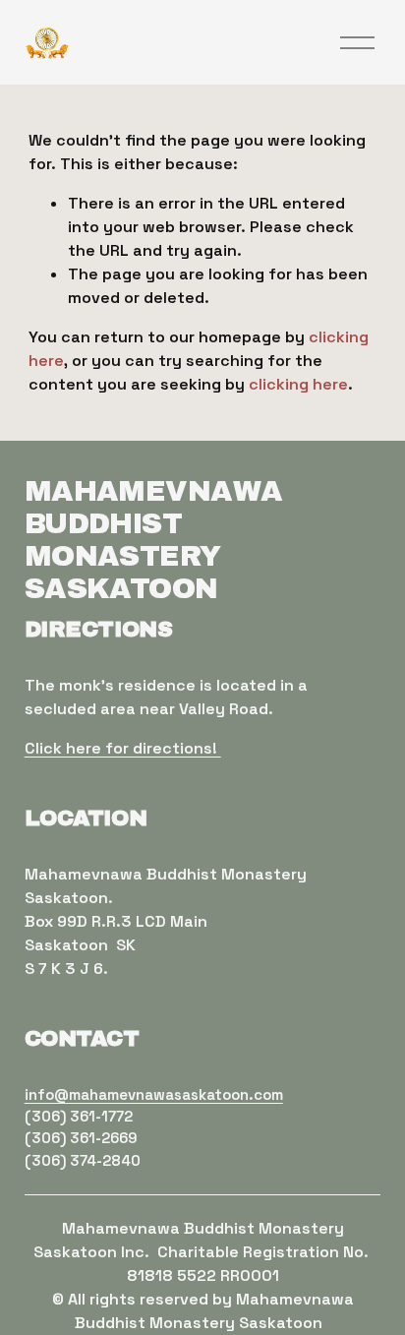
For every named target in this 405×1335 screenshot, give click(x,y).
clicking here (298, 384)
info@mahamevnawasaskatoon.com (154, 1094)
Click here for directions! (123, 748)
